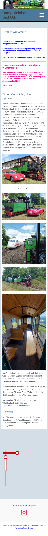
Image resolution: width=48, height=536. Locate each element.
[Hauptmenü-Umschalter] (42, 15)
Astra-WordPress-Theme (24, 528)
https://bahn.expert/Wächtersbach (16, 406)
